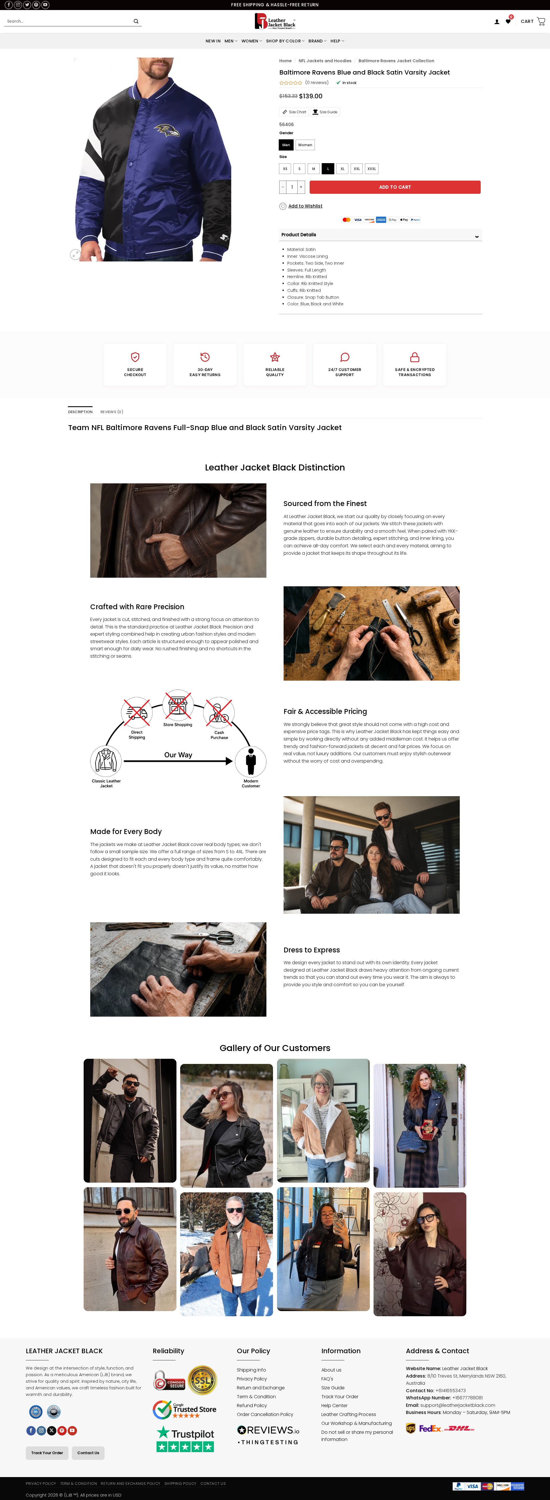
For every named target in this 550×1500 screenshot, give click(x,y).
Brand (316, 41)
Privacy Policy (41, 1483)
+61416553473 (450, 1390)
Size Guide (328, 112)
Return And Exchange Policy (130, 1483)
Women (249, 41)
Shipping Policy (180, 1483)
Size (283, 157)
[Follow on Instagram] (18, 5)
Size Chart (297, 112)
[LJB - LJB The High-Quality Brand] (275, 21)
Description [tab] (80, 411)
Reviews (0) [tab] (112, 411)
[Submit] (136, 21)
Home (285, 61)
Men (229, 41)
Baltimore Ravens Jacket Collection (396, 61)
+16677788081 (467, 1397)
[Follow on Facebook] (9, 5)
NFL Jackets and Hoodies (325, 61)
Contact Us (88, 1453)
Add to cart (395, 187)
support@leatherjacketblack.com (458, 1405)
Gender (286, 133)
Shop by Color (283, 41)
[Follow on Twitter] (27, 5)
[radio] (286, 145)
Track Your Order (47, 1453)
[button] (497, 21)
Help (335, 41)
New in (213, 41)
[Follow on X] (51, 1431)
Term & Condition (78, 1483)
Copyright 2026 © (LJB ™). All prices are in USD (73, 1495)
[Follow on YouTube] (45, 5)
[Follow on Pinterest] (36, 5)
